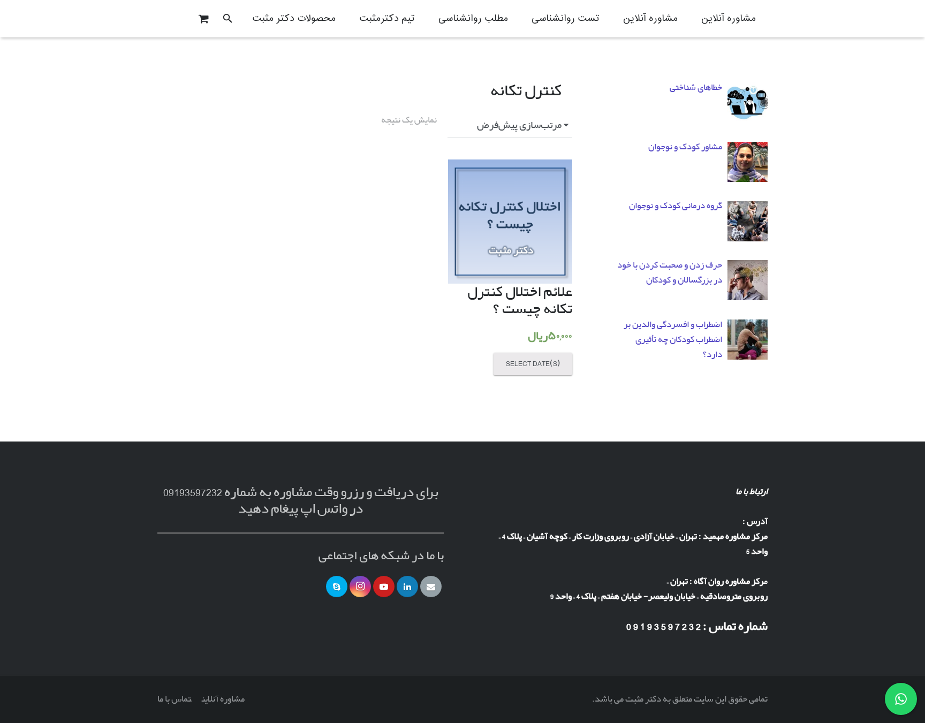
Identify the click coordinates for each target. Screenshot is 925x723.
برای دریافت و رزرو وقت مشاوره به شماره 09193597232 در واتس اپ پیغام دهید (300, 500)
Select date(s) (533, 363)
